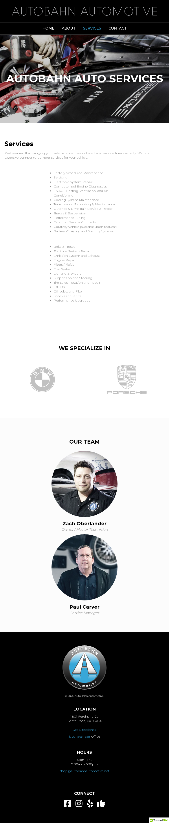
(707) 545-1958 (79, 737)
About (68, 28)
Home (48, 28)
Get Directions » (84, 730)
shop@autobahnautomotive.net (84, 771)
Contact (117, 28)
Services (92, 28)
